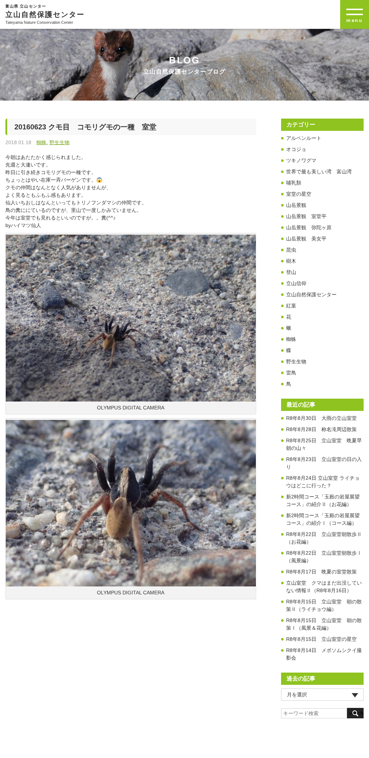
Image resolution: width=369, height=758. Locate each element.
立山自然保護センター (311, 294)
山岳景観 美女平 (306, 238)
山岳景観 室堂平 (306, 216)
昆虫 (291, 250)
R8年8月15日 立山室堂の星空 (321, 639)
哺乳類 (293, 183)
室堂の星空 (298, 194)
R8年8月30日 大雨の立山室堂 (321, 418)
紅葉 (291, 306)
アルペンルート (303, 138)
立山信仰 (296, 283)
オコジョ (296, 149)
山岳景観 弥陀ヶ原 (309, 227)
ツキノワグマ (301, 160)
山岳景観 (296, 205)
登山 (291, 272)
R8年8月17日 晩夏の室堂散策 (321, 572)
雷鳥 (291, 373)
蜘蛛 (41, 142)
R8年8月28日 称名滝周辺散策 (321, 429)
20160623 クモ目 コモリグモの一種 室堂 (85, 127)
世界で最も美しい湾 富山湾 (319, 171)
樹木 (291, 261)
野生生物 (59, 142)
